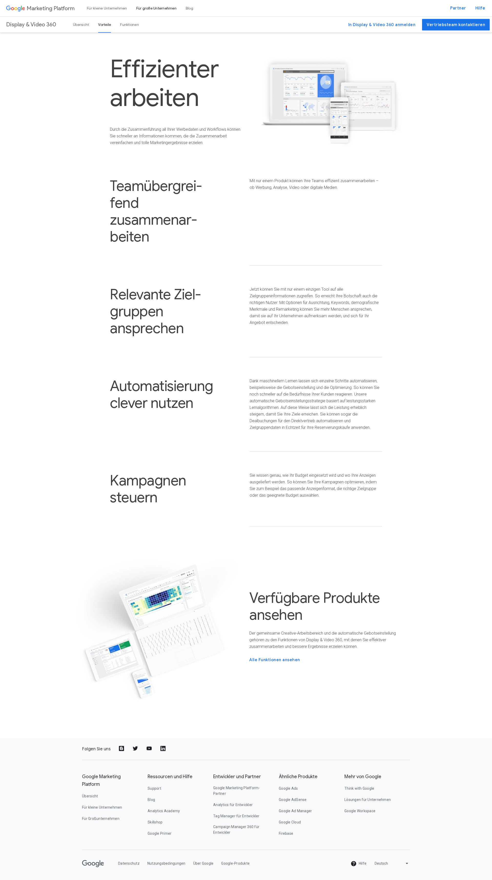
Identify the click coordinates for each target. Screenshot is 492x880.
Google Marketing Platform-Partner (236, 791)
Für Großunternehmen (100, 819)
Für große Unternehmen (156, 8)
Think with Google (359, 788)
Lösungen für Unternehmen (367, 800)
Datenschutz (129, 863)
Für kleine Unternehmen (107, 8)
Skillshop (155, 822)
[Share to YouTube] (149, 749)
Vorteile (104, 24)
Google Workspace (359, 811)
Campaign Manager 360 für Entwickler (236, 829)
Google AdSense (293, 800)
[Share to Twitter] (135, 749)
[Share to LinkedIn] (163, 749)
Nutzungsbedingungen (166, 863)
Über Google (203, 863)
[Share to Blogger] (122, 749)
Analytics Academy (164, 811)
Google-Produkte (235, 863)
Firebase (286, 833)
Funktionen (129, 24)
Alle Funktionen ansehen (274, 659)
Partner (458, 8)
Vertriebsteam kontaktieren (456, 24)
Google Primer (159, 833)
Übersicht (81, 24)
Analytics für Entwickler (233, 805)
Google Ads (288, 788)
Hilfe (480, 8)
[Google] (15, 8)
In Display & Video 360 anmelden (382, 24)
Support (154, 788)
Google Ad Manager (295, 811)
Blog (189, 8)
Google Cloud (290, 822)
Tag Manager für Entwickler (236, 816)
